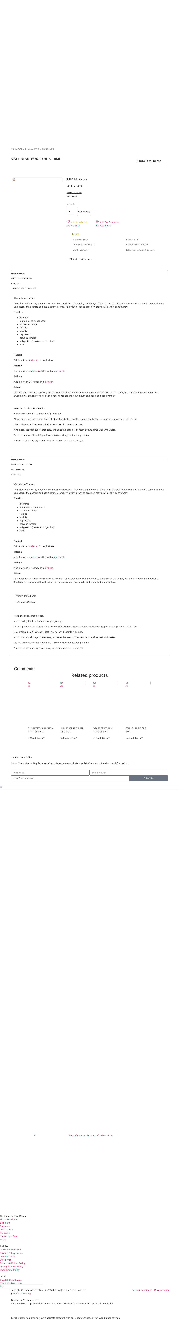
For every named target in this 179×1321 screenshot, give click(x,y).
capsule (36, 371)
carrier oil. (59, 371)
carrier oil (33, 360)
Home (13, 149)
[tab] (89, 273)
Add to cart (83, 211)
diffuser (49, 381)
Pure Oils (21, 149)
